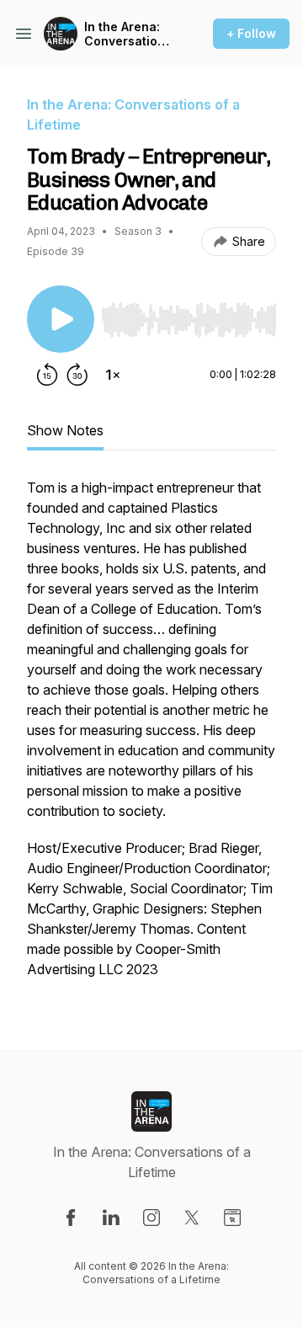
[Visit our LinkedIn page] (111, 1217)
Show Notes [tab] (65, 430)
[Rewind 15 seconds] (47, 374)
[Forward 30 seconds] (77, 374)
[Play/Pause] (60, 319)
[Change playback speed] (113, 374)
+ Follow (251, 33)
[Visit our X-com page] (191, 1217)
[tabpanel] (151, 736)
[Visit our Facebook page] (70, 1217)
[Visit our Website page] (232, 1217)
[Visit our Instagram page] (151, 1217)
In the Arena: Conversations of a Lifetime (128, 34)
